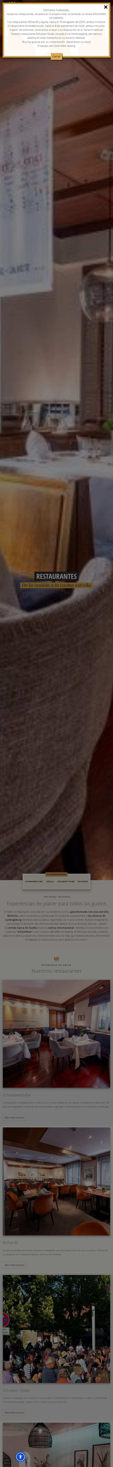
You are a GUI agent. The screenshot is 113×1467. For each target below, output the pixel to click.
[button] (20, 1457)
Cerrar (56, 56)
